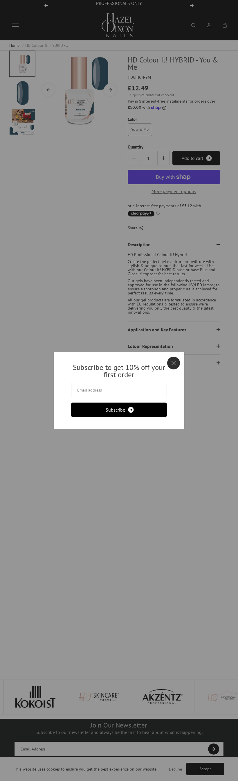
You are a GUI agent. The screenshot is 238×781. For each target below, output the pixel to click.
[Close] (173, 363)
